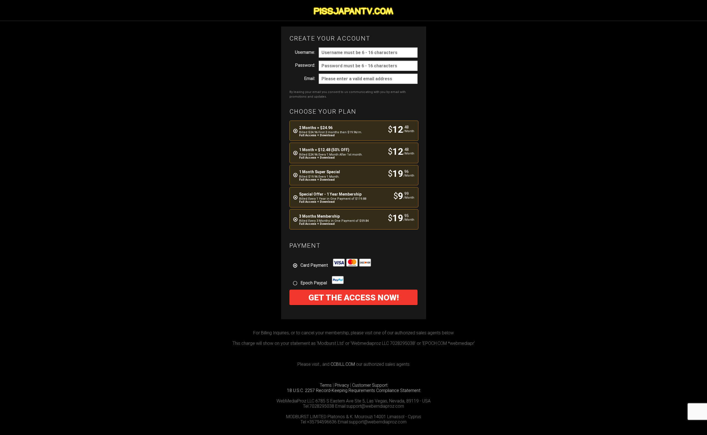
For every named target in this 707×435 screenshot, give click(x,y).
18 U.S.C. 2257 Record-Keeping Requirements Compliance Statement (353, 390)
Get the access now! (353, 297)
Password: (305, 65)
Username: (305, 52)
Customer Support (369, 385)
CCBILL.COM (343, 364)
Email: (309, 78)
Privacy (342, 385)
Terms (326, 385)
